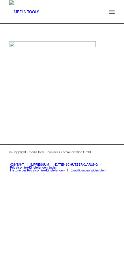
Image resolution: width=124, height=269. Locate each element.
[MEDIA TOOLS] (51, 11)
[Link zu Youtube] (110, 158)
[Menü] (112, 12)
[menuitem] (112, 12)
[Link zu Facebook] (101, 158)
